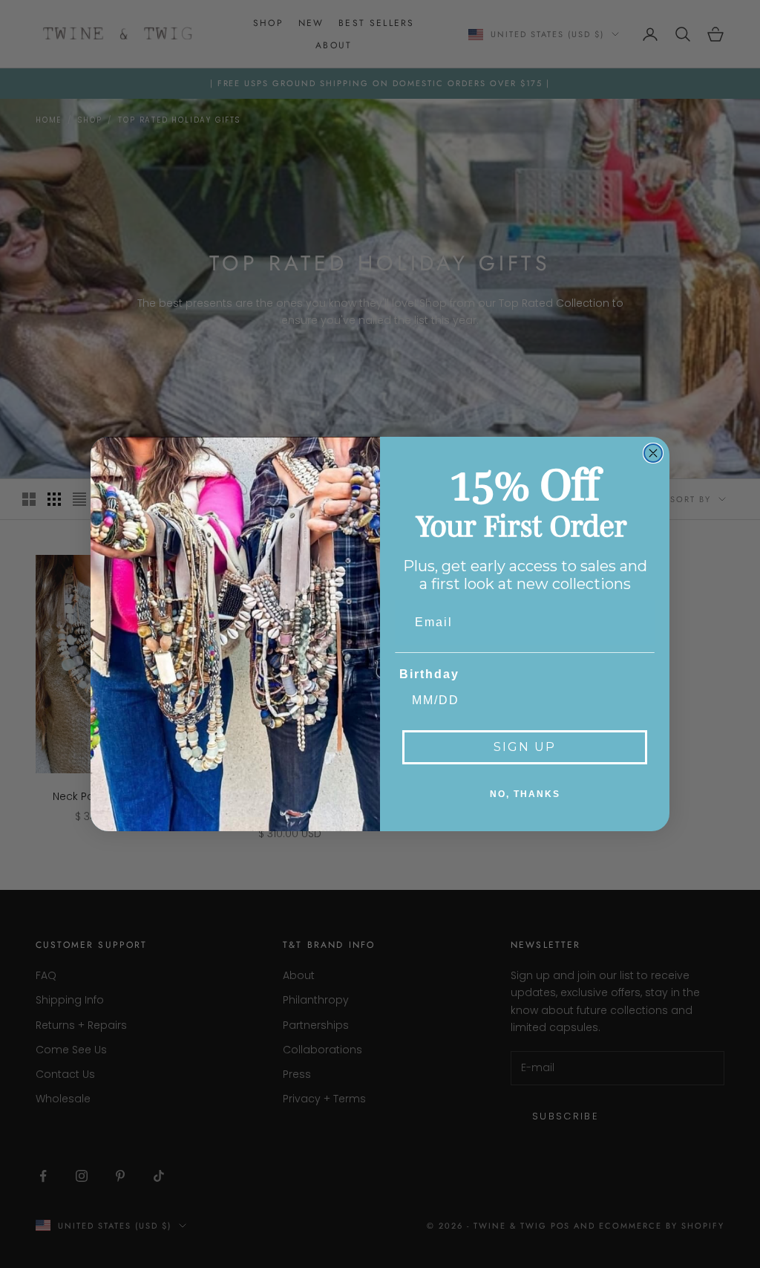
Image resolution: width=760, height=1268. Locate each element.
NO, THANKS (525, 794)
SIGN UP (525, 747)
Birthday (429, 674)
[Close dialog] (653, 453)
